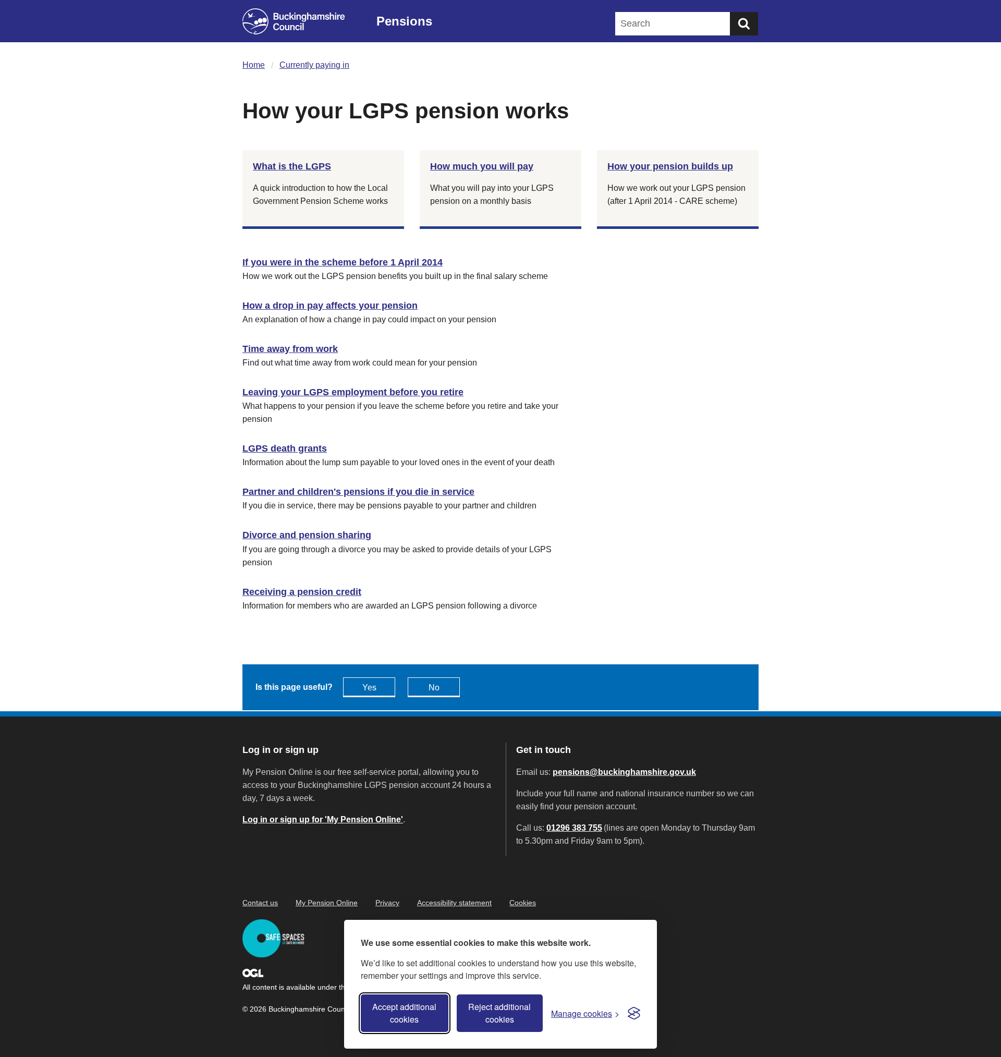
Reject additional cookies (499, 1013)
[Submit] (744, 23)
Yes (369, 687)
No (434, 687)
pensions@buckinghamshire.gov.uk (624, 772)
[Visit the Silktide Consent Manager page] (634, 1013)
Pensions (404, 21)
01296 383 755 (574, 827)
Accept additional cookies (404, 1013)
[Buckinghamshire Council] (293, 21)
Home (253, 64)
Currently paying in (314, 64)
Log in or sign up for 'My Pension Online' (322, 819)
